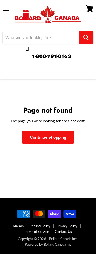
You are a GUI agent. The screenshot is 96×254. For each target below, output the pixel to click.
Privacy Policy (66, 226)
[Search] (86, 37)
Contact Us (63, 231)
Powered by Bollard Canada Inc (48, 244)
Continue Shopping (48, 137)
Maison (18, 226)
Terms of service (36, 231)
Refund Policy (40, 226)
